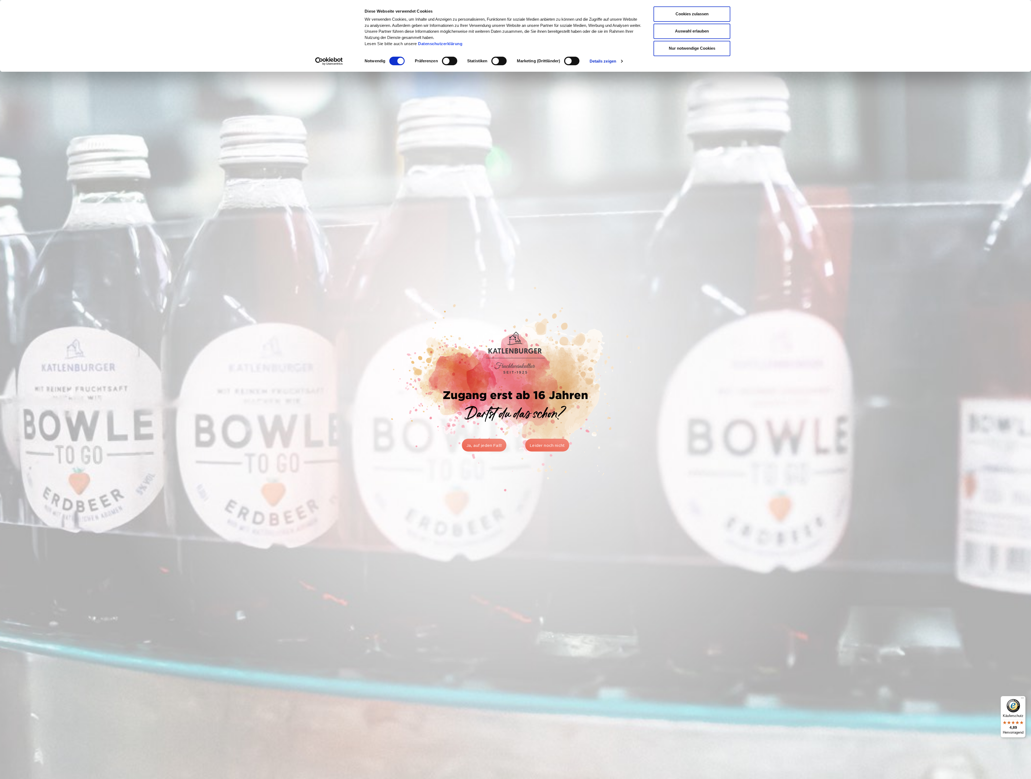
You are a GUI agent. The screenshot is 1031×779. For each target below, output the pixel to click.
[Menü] (1022, 699)
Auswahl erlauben (692, 31)
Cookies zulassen (692, 14)
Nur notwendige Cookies (692, 48)
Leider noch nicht (547, 445)
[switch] (449, 61)
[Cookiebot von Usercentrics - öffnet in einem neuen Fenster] (329, 61)
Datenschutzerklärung (440, 43)
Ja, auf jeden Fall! (484, 445)
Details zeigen (603, 61)
